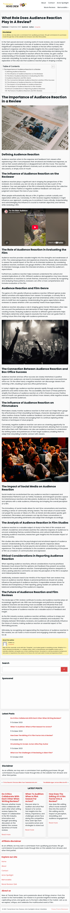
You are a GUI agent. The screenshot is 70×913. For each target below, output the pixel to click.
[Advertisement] (35, 694)
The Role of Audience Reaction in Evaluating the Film (25, 76)
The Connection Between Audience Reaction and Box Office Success (30, 80)
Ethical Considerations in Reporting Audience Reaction (26, 89)
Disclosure (65, 909)
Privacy (53, 909)
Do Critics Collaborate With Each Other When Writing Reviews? (35, 718)
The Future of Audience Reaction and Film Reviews (25, 91)
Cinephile (37, 27)
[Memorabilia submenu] (68, 7)
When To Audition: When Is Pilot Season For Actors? (31, 727)
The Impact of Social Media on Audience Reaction (24, 84)
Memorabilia (62, 7)
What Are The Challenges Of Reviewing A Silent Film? (31, 753)
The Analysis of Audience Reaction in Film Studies (24, 86)
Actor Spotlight (7, 875)
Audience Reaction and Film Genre (19, 78)
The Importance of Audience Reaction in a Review (22, 69)
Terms (59, 909)
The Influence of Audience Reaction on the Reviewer (25, 74)
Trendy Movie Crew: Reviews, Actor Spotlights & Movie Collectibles (27, 909)
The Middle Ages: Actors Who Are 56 (55, 782)
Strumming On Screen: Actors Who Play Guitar (29, 744)
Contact (5, 871)
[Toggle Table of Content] (52, 66)
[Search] (64, 669)
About (4, 866)
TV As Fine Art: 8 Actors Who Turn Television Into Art (20, 782)
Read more (6, 834)
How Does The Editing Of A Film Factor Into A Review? (31, 735)
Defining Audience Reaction (16, 72)
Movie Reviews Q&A (9, 884)
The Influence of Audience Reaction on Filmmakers (24, 82)
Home (4, 861)
